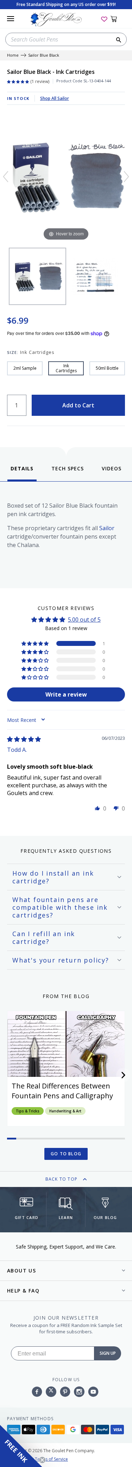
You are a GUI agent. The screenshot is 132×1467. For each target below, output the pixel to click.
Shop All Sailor (54, 98)
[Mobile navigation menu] (10, 18)
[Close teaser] (42, 1459)
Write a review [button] (66, 694)
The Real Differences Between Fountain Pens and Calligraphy (62, 1090)
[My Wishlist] (104, 19)
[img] (24, 739)
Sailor (106, 528)
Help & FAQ (23, 1290)
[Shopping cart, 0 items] (118, 18)
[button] (35, 643)
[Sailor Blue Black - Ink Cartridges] (37, 276)
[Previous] (5, 176)
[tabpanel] (66, 533)
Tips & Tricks (27, 1111)
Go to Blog (66, 1154)
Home (13, 55)
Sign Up (108, 1353)
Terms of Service (51, 1459)
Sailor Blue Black (43, 55)
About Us (21, 1270)
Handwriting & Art (65, 1111)
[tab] (22, 473)
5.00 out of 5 (84, 619)
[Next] (126, 176)
